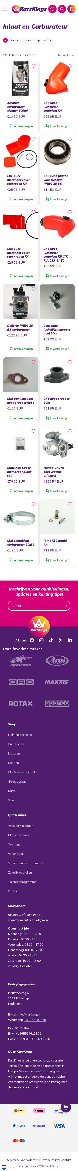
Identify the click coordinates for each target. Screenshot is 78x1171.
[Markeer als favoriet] (33, 66)
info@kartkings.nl (29, 1014)
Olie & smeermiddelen (23, 772)
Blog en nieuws (18, 835)
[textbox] (8, 1167)
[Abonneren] (65, 606)
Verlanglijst (15, 854)
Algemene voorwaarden (23, 1160)
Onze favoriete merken (22, 648)
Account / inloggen (20, 826)
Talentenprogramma (22, 882)
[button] (5, 9)
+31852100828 (35, 1020)
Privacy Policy (50, 1160)
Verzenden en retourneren (26, 863)
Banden (13, 763)
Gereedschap (17, 781)
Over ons (14, 844)
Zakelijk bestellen (20, 872)
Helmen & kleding (20, 735)
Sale (11, 800)
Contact (13, 891)
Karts (12, 791)
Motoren (14, 753)
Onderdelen (16, 744)
